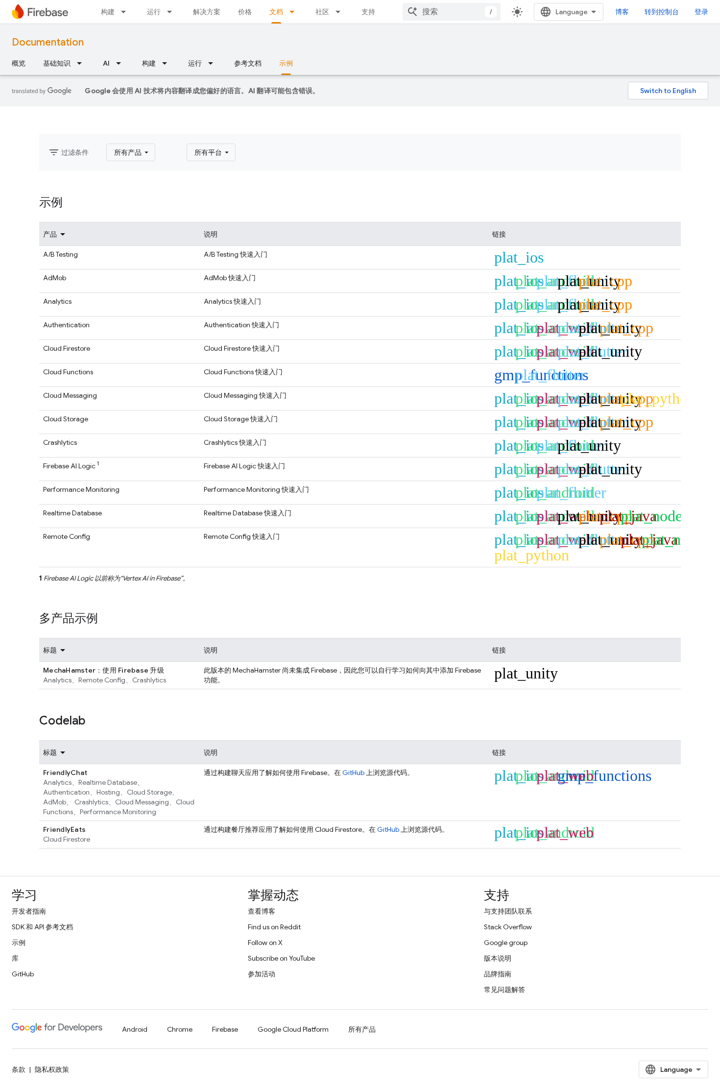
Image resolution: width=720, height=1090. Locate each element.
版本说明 (497, 958)
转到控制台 (662, 11)
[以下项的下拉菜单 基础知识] (82, 63)
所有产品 (362, 1029)
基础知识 (57, 63)
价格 (245, 11)
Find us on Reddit (274, 926)
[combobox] (452, 12)
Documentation (48, 42)
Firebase (225, 1029)
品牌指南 (497, 973)
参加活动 (261, 973)
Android (134, 1029)
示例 (286, 63)
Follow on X (265, 942)
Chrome (179, 1029)
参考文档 (248, 63)
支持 (368, 11)
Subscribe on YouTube (281, 958)
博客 (622, 11)
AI (106, 63)
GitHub (353, 772)
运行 (154, 11)
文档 (276, 11)
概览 (18, 63)
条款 (18, 1069)
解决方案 (206, 11)
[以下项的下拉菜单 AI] (121, 63)
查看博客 (261, 911)
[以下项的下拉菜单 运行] (172, 12)
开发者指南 (29, 911)
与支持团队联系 (508, 911)
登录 (701, 11)
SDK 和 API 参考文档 (42, 926)
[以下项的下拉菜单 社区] (341, 12)
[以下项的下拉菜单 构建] (126, 12)
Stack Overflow (508, 926)
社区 (322, 11)
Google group (506, 942)
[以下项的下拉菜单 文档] (295, 12)
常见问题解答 (504, 989)
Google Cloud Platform (293, 1029)
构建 (108, 11)
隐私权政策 (52, 1069)
